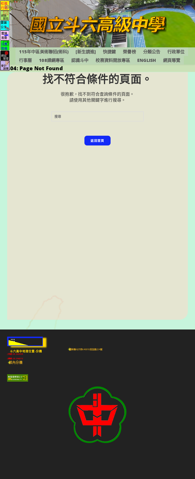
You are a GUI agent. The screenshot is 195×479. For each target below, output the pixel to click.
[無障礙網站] (17, 378)
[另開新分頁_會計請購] (5, 65)
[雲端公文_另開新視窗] (5, 25)
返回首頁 (97, 140)
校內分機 (16, 362)
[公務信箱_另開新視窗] (5, 45)
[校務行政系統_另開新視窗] (5, 5)
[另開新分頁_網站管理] (5, 55)
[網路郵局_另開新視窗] (5, 15)
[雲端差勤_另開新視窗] (5, 35)
